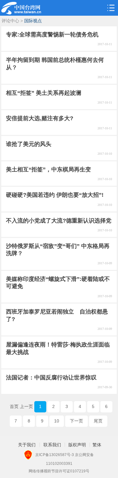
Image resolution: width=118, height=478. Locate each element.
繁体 (97, 445)
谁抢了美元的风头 (28, 144)
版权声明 (77, 445)
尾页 (98, 420)
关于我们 (27, 445)
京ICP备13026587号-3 (54, 455)
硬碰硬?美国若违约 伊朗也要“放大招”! (55, 195)
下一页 (76, 420)
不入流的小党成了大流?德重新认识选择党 (58, 221)
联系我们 (52, 445)
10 (56, 420)
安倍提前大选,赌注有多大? (39, 118)
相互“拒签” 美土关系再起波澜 (43, 93)
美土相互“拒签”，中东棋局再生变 (48, 169)
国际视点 (33, 21)
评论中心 (10, 21)
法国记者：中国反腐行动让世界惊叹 (51, 377)
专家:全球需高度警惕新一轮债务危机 (52, 34)
